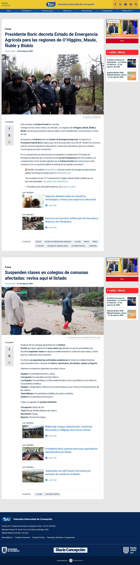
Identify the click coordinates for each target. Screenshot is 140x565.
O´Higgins (40, 246)
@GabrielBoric (51, 169)
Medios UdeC (126, 11)
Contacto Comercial (22, 537)
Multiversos (67, 11)
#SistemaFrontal (63, 173)
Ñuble (95, 242)
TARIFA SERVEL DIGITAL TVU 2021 (15, 533)
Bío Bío (38, 242)
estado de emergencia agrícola (58, 242)
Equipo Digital (10, 51)
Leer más (51, 205)
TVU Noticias (25, 11)
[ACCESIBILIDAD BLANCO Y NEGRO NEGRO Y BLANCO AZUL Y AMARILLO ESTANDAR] (130, 4)
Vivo (122, 41)
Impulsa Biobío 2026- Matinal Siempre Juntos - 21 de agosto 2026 (117, 75)
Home (9, 11)
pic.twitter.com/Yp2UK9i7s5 (56, 181)
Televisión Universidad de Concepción (32, 519)
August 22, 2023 (69, 187)
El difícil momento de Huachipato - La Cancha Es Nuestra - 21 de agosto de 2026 (116, 63)
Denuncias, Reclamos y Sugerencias (61, 537)
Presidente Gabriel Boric (57, 246)
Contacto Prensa (38, 537)
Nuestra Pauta (87, 11)
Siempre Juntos (47, 11)
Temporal (93, 246)
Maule (86, 242)
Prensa (8, 29)
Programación (107, 11)
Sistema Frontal (78, 246)
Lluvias (78, 242)
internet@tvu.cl (7, 537)
